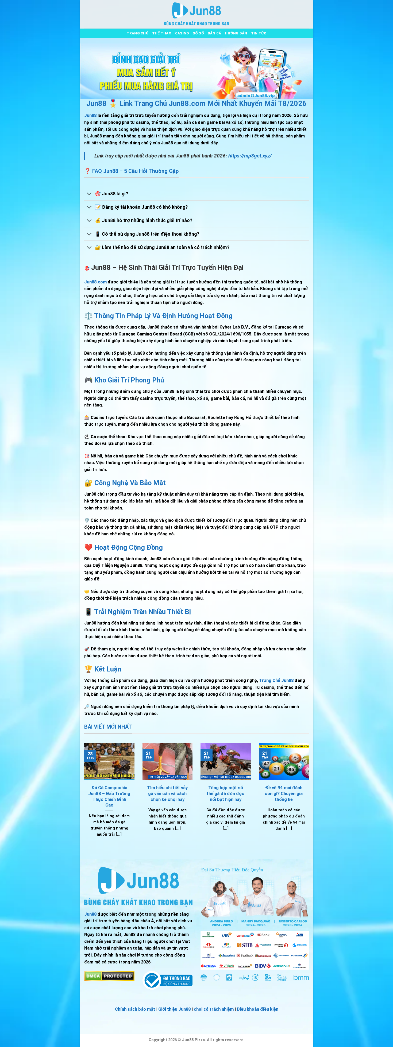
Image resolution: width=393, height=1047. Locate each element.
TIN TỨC (259, 33)
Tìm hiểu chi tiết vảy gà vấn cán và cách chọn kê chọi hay (167, 793)
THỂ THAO (161, 33)
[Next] (310, 796)
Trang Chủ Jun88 (276, 680)
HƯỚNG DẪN (236, 33)
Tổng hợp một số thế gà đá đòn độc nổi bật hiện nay (225, 793)
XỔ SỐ (198, 33)
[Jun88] (196, 14)
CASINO (182, 33)
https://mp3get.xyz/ (250, 156)
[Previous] (83, 796)
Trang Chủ (137, 33)
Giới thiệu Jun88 (174, 1009)
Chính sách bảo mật (135, 1009)
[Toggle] (89, 194)
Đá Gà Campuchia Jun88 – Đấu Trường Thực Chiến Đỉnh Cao (109, 796)
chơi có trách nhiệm (214, 1009)
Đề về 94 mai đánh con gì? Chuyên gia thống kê (284, 793)
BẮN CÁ (214, 33)
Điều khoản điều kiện (257, 1009)
